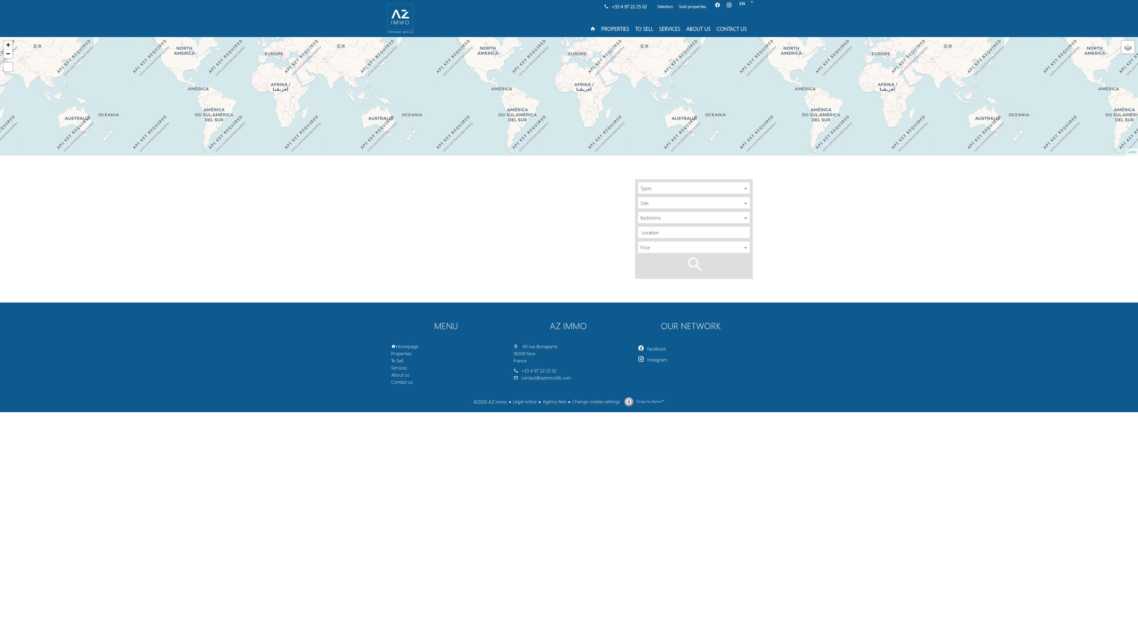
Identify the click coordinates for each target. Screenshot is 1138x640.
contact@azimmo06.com (546, 378)
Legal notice (525, 401)
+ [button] (8, 45)
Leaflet (1132, 152)
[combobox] (694, 188)
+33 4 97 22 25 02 (629, 6)
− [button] (8, 53)
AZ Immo (568, 325)
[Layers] (1127, 47)
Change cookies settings (596, 401)
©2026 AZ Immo (490, 402)
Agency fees (554, 401)
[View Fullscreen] (8, 67)
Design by (649, 401)
